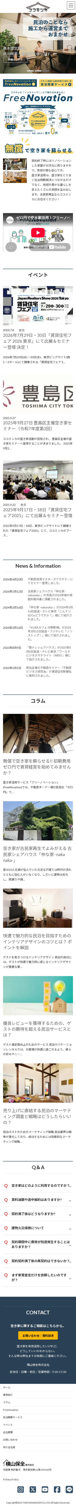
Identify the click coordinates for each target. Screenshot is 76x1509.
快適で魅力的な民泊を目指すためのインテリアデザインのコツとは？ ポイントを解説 (37, 941)
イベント (8, 1424)
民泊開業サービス (12, 1417)
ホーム (6, 1387)
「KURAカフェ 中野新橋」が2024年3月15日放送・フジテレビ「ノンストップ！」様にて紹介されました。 (50, 633)
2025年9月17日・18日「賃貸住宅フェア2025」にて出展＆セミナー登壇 (37, 512)
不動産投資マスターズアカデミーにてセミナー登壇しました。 (50, 581)
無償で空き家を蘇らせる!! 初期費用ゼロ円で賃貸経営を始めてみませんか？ (37, 766)
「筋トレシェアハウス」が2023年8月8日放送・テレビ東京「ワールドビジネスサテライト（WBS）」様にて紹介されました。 (48, 653)
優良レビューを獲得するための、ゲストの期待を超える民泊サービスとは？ (37, 1029)
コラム (6, 1402)
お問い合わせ (10, 1439)
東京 (22, 330)
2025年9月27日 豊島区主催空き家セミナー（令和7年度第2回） (37, 425)
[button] (30, 70)
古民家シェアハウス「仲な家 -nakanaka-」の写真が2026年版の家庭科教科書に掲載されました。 (50, 595)
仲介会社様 (9, 1447)
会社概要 (8, 1432)
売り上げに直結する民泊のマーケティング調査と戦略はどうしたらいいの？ (37, 1116)
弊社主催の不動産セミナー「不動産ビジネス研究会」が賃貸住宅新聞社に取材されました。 (49, 671)
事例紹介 (8, 1394)
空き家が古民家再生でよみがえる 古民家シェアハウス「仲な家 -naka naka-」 (37, 854)
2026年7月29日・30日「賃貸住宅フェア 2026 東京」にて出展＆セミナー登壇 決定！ (37, 341)
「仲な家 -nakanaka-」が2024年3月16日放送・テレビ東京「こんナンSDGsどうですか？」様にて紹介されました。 (50, 613)
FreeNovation (10, 1409)
